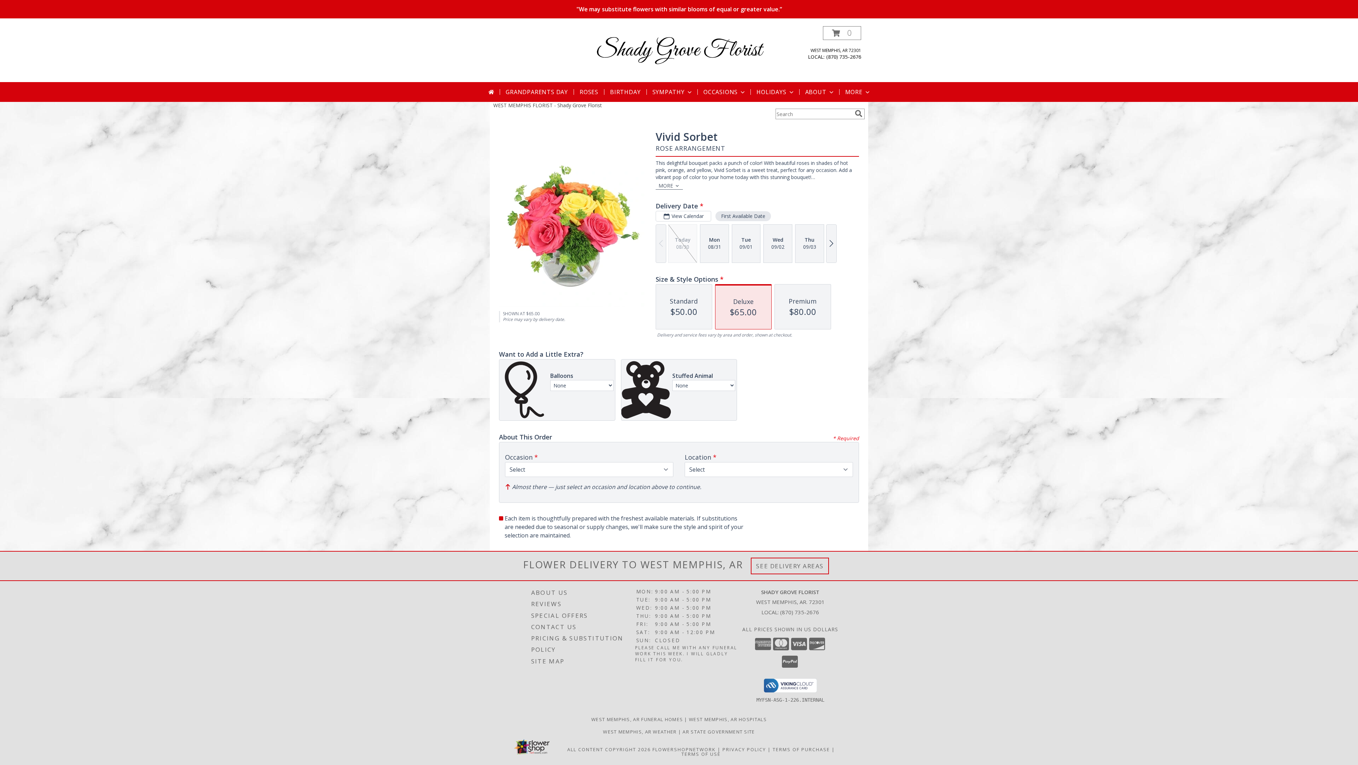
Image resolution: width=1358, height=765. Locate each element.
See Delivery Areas (790, 566)
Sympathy (668, 92)
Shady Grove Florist (679, 50)
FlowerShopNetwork (684, 749)
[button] (842, 33)
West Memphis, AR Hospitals (728, 719)
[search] (858, 113)
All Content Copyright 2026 (609, 749)
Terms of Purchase (801, 749)
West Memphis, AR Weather (640, 732)
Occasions (720, 92)
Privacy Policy (744, 749)
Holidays (771, 92)
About (815, 92)
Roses (589, 92)
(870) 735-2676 (843, 56)
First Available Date (743, 216)
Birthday (625, 92)
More (854, 92)
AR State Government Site (719, 732)
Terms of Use (701, 754)
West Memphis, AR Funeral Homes (637, 719)
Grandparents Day (537, 92)
